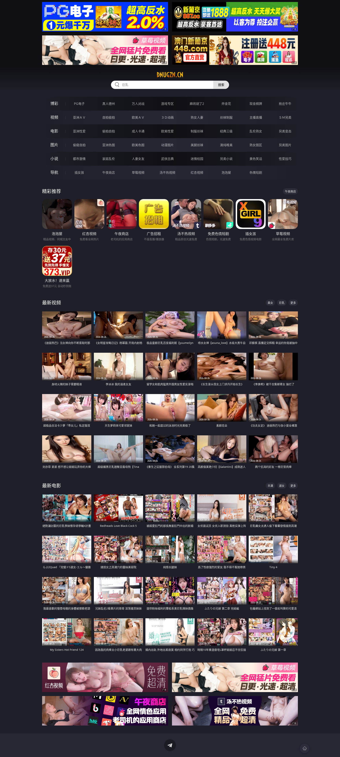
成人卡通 (138, 131)
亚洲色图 (108, 145)
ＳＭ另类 (285, 117)
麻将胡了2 (197, 104)
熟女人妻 (197, 117)
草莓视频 (138, 172)
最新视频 (51, 302)
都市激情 (79, 159)
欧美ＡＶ (138, 117)
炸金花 (226, 104)
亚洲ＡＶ (79, 117)
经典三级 (226, 131)
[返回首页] (304, 748)
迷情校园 (197, 159)
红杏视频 (197, 172)
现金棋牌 (255, 104)
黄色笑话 (255, 159)
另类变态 (285, 131)
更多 (293, 303)
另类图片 (285, 145)
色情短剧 (255, 172)
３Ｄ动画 (167, 117)
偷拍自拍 (108, 131)
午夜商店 (108, 172)
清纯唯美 (226, 145)
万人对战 (138, 104)
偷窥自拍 (79, 145)
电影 (54, 131)
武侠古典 (167, 159)
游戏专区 (167, 104)
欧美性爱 (167, 131)
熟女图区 (255, 145)
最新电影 (51, 485)
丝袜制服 (226, 117)
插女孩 (79, 172)
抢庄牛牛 (285, 104)
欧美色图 (138, 145)
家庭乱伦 (108, 159)
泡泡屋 (226, 172)
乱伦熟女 (255, 131)
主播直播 (255, 117)
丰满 (270, 485)
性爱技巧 (285, 159)
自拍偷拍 (108, 117)
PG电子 (79, 104)
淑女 (282, 485)
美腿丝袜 (197, 145)
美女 (270, 303)
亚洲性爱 (79, 131)
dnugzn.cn (170, 75)
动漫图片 (167, 145)
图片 (54, 145)
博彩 (54, 103)
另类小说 (226, 159)
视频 (54, 117)
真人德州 (108, 104)
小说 (54, 158)
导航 (54, 172)
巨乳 (282, 303)
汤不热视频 (167, 172)
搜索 (221, 85)
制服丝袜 (197, 131)
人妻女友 (138, 159)
